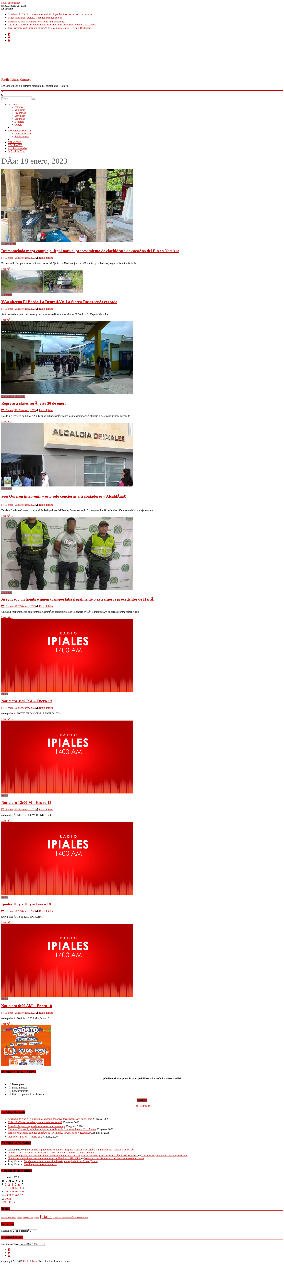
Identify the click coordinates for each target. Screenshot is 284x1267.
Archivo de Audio (17, 148)
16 (6, 1191)
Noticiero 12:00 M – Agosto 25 (24, 1136)
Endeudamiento (20, 1090)
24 (9, 1195)
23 (6, 1195)
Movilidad (19, 115)
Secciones (13, 104)
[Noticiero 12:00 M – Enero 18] (67, 792)
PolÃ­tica (19, 107)
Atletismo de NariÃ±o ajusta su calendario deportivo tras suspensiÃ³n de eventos (50, 14)
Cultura (18, 124)
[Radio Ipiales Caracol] (2, 92)
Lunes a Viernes (22, 133)
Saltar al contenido (11, 2)
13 (19, 1188)
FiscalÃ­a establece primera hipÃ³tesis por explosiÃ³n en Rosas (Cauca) (61, 1161)
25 (13, 1195)
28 (23, 1195)
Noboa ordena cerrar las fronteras (77, 1152)
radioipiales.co (82, 1217)
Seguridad (19, 118)
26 (16, 1195)
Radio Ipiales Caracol (16, 79)
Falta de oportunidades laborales (28, 1094)
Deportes (19, 121)
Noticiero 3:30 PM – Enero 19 (26, 701)
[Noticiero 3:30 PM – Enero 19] (67, 691)
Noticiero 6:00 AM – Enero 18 (26, 1006)
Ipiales (46, 1216)
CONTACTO (15, 145)
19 (16, 1191)
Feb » (12, 1202)
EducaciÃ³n (7, 396)
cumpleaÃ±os (28, 1217)
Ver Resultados (142, 1105)
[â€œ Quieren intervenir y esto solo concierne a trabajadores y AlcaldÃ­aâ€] (67, 485)
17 (9, 1191)
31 (9, 1198)
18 (13, 1191)
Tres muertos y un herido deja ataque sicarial (164, 1155)
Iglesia (36, 1217)
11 (13, 1188)
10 (9, 1188)
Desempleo (18, 1084)
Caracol (13, 1217)
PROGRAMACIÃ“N (19, 130)
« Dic (4, 1202)
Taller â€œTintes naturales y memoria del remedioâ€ (35, 17)
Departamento (8, 243)
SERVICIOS (15, 142)
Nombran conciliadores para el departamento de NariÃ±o (114, 1158)
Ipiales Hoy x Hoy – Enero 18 (26, 904)
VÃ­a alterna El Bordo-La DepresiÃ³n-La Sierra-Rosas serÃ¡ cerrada (59, 302)
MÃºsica (73, 1217)
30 (6, 1198)
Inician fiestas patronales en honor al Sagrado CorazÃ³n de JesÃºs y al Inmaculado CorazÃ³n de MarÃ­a (80, 1149)
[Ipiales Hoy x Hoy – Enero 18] (67, 894)
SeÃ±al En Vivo (16, 151)
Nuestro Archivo (10, 1244)
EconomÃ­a (20, 112)
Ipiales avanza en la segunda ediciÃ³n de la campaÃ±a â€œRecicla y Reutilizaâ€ (50, 28)
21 (23, 1191)
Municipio (19, 110)
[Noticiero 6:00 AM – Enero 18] (67, 995)
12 (16, 1188)
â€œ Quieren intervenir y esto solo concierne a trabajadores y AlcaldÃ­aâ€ (63, 496)
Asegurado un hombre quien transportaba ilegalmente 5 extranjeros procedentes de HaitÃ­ (77, 599)
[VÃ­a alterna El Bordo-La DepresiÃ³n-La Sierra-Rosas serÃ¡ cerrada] (42, 291)
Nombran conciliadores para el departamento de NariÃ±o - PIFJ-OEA (44, 1158)
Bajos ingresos (19, 1087)
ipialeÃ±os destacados (61, 1217)
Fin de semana (21, 136)
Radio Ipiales (46, 257)
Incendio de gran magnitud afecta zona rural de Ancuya (36, 21)
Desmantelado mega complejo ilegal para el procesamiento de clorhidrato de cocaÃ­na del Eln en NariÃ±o (90, 251)
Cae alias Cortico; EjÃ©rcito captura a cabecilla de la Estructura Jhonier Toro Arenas (52, 24)
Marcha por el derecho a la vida (40, 1164)
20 (19, 1191)
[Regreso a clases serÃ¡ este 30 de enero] (67, 393)
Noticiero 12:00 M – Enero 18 (26, 802)
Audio (4, 694)
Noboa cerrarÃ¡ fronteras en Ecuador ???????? (32, 1152)
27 (19, 1195)
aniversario (5, 1217)
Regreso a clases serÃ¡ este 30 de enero (34, 403)
